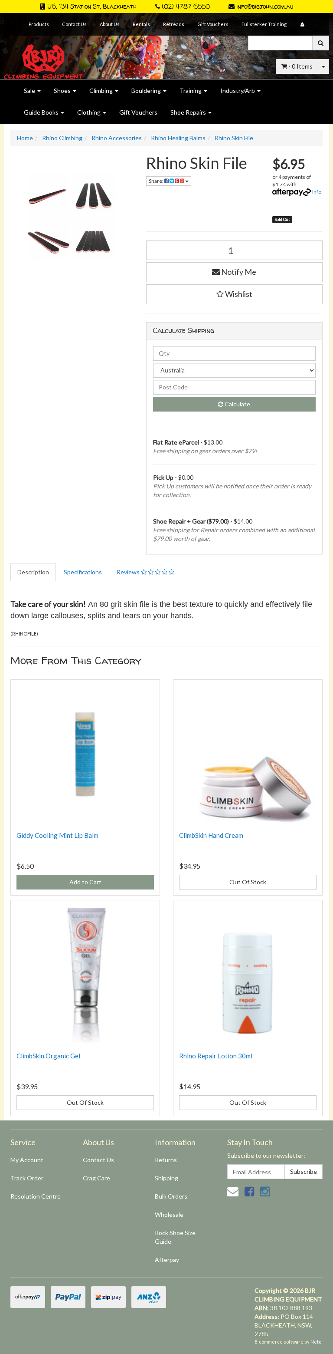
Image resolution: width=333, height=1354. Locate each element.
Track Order (26, 1178)
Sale (30, 90)
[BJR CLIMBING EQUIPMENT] (43, 56)
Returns (166, 1159)
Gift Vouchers (213, 24)
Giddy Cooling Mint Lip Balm (57, 835)
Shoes (63, 90)
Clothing (89, 112)
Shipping (166, 1178)
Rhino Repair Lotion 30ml (215, 1056)
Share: (156, 181)
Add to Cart (85, 882)
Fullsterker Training (264, 24)
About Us (110, 24)
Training (191, 90)
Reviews (129, 572)
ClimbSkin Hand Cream (211, 835)
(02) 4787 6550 (185, 6)
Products (39, 24)
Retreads (173, 24)
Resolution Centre (35, 1196)
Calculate (236, 404)
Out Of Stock (247, 882)
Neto (315, 1341)
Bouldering (146, 90)
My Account (26, 1159)
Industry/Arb (238, 90)
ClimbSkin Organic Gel (48, 1056)
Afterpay (167, 1259)
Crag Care (96, 1178)
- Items (300, 66)
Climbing (101, 90)
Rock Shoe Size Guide (175, 1237)
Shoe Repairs (188, 112)
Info (316, 191)
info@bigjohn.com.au (264, 6)
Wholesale (169, 1214)
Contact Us (74, 24)
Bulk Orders (171, 1196)
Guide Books (42, 112)
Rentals (141, 24)
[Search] (320, 43)
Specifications (83, 572)
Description (33, 572)
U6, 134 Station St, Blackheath (91, 6)
